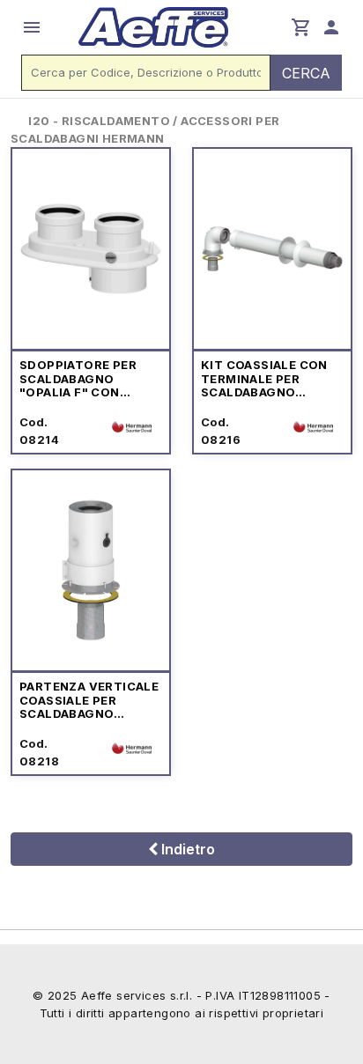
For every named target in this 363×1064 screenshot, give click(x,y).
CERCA (306, 73)
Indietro (186, 849)
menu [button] (31, 27)
